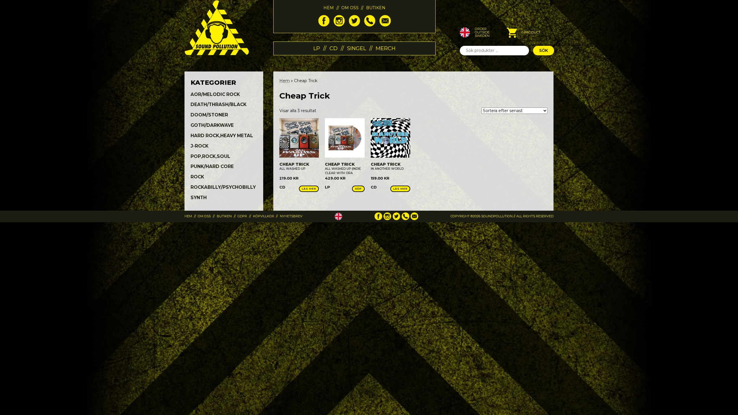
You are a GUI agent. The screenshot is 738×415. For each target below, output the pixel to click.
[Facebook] (324, 25)
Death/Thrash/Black (218, 104)
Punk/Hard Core (212, 166)
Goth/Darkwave (212, 125)
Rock (197, 177)
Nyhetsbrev (291, 216)
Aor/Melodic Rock (215, 94)
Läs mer (309, 188)
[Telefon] (369, 25)
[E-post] (385, 25)
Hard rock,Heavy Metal (222, 135)
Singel (356, 48)
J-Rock (199, 146)
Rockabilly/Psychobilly (223, 187)
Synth (199, 197)
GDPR (242, 216)
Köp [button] (358, 188)
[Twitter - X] (354, 25)
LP (316, 48)
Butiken (375, 7)
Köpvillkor (263, 216)
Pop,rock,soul (210, 156)
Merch (386, 48)
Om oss (350, 7)
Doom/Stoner (209, 115)
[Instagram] (339, 25)
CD (334, 48)
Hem (328, 7)
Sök (543, 50)
